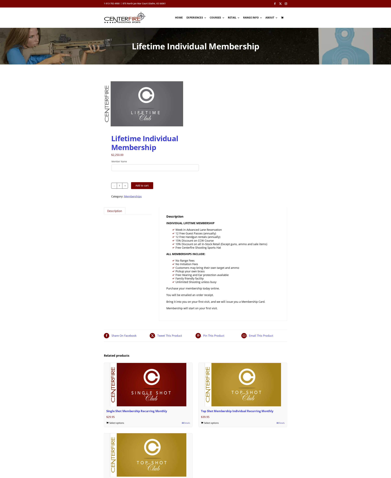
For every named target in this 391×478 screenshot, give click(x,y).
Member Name (119, 161)
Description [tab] (114, 211)
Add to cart (142, 185)
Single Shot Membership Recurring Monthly (136, 411)
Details (187, 423)
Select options (116, 422)
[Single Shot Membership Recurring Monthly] (148, 384)
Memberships (133, 196)
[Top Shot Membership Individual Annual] (148, 455)
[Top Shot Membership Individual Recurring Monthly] (243, 384)
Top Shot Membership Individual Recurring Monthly (237, 411)
